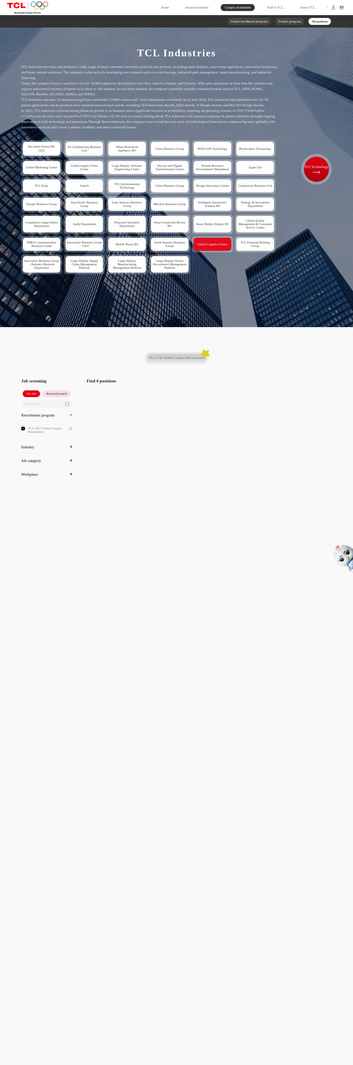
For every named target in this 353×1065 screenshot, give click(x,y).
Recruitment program (38, 415)
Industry (27, 447)
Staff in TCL (275, 7)
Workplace (29, 474)
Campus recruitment (238, 7)
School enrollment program (249, 21)
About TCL (307, 7)
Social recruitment (196, 7)
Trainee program (289, 21)
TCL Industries (176, 53)
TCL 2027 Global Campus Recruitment (50, 430)
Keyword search (56, 393)
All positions (320, 21)
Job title (31, 393)
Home (165, 7)
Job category (31, 461)
